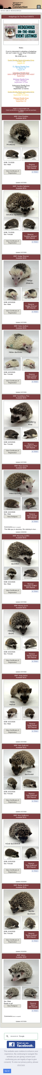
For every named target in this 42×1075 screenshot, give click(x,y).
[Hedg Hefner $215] (21, 706)
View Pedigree (12, 516)
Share (36, 172)
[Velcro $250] (21, 986)
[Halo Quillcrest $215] (21, 776)
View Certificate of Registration (12, 172)
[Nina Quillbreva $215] (21, 846)
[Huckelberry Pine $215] (21, 427)
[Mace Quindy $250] (21, 496)
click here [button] (21, 1065)
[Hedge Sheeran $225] (21, 287)
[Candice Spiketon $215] (21, 217)
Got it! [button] (7, 1071)
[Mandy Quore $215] (21, 636)
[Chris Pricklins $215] (21, 147)
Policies (22, 110)
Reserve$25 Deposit (31, 166)
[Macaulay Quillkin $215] (21, 566)
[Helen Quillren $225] (21, 357)
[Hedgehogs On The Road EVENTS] (21, 44)
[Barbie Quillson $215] (21, 916)
